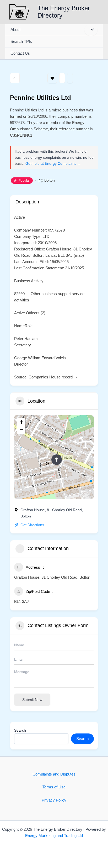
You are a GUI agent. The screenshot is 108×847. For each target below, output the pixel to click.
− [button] (21, 430)
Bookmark (52, 78)
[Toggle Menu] (91, 30)
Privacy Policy (54, 800)
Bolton (49, 180)
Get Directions (32, 525)
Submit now (32, 699)
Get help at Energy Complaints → (53, 163)
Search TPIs (21, 41)
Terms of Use (54, 787)
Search (20, 730)
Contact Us (20, 53)
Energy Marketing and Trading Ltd (54, 836)
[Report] (70, 78)
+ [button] (21, 422)
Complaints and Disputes (54, 774)
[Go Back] (15, 78)
